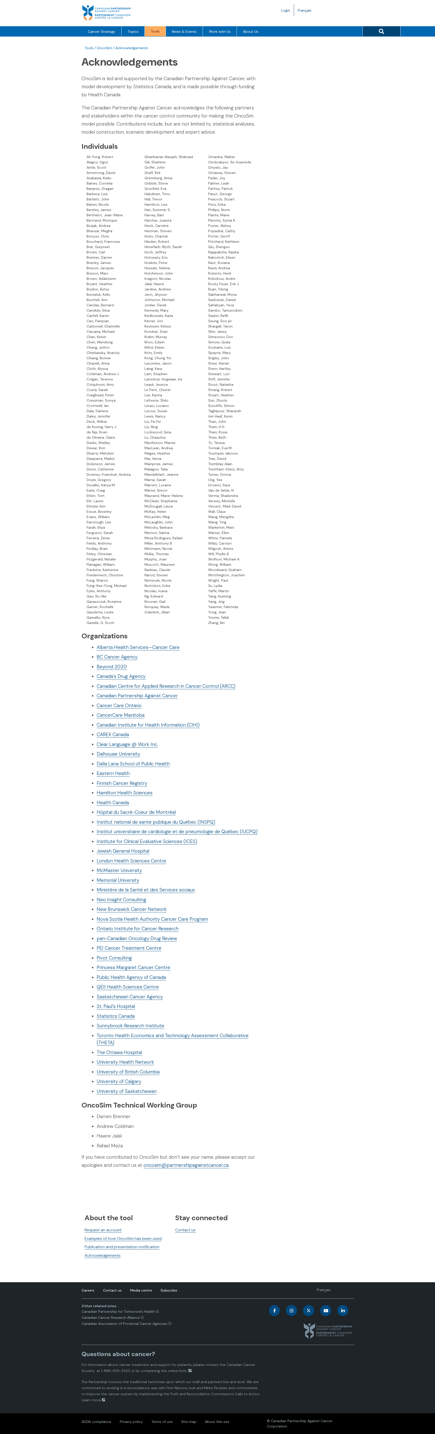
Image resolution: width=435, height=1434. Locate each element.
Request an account (103, 1230)
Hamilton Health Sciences (125, 793)
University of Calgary (119, 1081)
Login (285, 10)
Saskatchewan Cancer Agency (130, 997)
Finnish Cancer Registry (122, 783)
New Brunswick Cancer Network (132, 909)
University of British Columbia (128, 1072)
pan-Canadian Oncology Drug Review (137, 938)
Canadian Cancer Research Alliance (111, 1317)
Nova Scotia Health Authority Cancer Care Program (152, 919)
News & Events (184, 31)
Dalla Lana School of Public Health (133, 764)
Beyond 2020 (112, 667)
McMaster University (119, 870)
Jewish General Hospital (123, 851)
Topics (133, 31)
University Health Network (125, 1062)
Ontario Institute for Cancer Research (137, 928)
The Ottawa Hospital (119, 1052)
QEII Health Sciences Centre (128, 987)
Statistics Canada (116, 1016)
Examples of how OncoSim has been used (123, 1238)
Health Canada (113, 802)
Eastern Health (113, 773)
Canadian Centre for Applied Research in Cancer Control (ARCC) (166, 686)
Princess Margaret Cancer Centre (133, 967)
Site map (188, 1421)
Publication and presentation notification (122, 1246)
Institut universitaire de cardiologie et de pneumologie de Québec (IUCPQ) (177, 831)
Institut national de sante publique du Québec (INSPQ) (156, 822)
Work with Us (220, 31)
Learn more (91, 1400)
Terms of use (162, 1421)
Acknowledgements (103, 1255)
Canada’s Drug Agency (121, 676)
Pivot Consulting (114, 958)
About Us (250, 31)
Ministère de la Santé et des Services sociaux (146, 890)
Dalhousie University (118, 754)
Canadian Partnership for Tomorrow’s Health (119, 1311)
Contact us (185, 1230)
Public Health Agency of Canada (131, 977)
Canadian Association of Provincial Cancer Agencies (124, 1323)
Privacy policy (131, 1421)
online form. (178, 1370)
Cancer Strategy (101, 31)
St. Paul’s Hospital (116, 1006)
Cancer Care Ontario (119, 705)
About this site (217, 1421)
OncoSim (104, 48)
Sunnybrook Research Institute (130, 1026)
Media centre (141, 1290)
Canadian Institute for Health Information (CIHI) (148, 725)
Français (306, 12)
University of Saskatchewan (127, 1091)
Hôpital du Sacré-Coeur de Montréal (136, 812)
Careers (88, 1290)
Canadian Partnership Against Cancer (137, 696)
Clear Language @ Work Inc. (127, 744)
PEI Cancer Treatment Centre (129, 948)
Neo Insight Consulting (121, 900)
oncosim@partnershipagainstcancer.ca (186, 1165)
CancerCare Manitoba (120, 715)
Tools (155, 31)
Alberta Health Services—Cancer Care (138, 647)
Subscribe (169, 1290)
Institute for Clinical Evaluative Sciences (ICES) (147, 841)
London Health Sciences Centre (131, 861)
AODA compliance (96, 1421)
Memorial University (118, 880)
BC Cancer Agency (117, 657)
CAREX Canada (113, 734)
